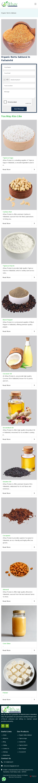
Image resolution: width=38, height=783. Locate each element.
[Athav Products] (9, 4)
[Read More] (34, 169)
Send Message (19, 109)
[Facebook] (3, 726)
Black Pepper (8, 320)
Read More (7, 169)
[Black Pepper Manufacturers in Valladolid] (19, 300)
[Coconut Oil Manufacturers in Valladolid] (19, 354)
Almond (6, 589)
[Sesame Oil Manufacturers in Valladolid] (19, 462)
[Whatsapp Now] (4, 779)
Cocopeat (6, 536)
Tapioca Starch (8, 266)
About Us (5, 738)
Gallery (5, 745)
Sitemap (5, 752)
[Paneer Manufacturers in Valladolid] (19, 673)
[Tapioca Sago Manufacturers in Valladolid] (19, 138)
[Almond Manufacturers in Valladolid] (19, 569)
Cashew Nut (7, 212)
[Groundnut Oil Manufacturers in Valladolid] (19, 408)
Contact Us (6, 748)
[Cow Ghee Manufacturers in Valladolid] (19, 623)
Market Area (6, 755)
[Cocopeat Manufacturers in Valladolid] (19, 516)
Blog (4, 742)
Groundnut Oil (8, 428)
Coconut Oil (7, 374)
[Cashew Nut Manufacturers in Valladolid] (19, 192)
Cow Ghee (6, 643)
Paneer (5, 693)
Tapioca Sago (8, 158)
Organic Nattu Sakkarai (25, 735)
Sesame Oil (7, 482)
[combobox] (6, 80)
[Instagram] (7, 726)
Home (4, 735)
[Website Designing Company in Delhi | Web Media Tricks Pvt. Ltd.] (33, 776)
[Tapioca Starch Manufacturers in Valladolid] (19, 246)
